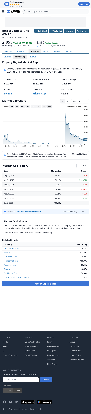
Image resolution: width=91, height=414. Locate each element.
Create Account (53, 346)
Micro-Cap (39, 93)
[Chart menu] (86, 101)
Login (49, 342)
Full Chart (42, 31)
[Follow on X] (10, 402)
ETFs (4, 351)
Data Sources (52, 355)
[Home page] (13, 11)
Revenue (32, 57)
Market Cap (20, 57)
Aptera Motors (10, 265)
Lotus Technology (11, 248)
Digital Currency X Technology (16, 277)
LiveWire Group (10, 257)
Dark (18, 390)
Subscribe (46, 380)
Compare (83, 31)
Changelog (51, 351)
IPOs (5, 346)
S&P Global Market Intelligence (29, 211)
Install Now (84, 4)
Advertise (51, 359)
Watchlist (57, 31)
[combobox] (56, 11)
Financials (21, 51)
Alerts (70, 31)
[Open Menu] (3, 11)
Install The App (31, 355)
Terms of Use (75, 351)
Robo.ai (7, 252)
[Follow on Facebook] (4, 402)
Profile (57, 51)
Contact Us (74, 346)
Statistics (35, 51)
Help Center (52, 364)
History (46, 51)
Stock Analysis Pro (32, 342)
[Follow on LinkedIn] (17, 402)
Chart (67, 51)
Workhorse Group (11, 273)
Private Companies (10, 355)
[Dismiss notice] (2, 4)
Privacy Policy (75, 355)
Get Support (30, 351)
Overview (8, 51)
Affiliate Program (77, 359)
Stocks (5, 342)
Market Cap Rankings (45, 283)
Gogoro (7, 269)
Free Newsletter (31, 346)
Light (9, 390)
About (72, 342)
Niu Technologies (11, 261)
